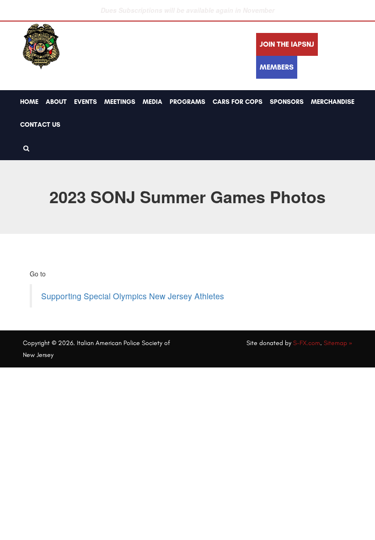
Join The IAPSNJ (287, 44)
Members (277, 67)
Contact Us (40, 125)
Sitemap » (338, 343)
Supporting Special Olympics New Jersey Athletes (132, 296)
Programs (187, 102)
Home (29, 102)
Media (152, 102)
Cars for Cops (237, 102)
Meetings (119, 102)
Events (85, 102)
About (56, 102)
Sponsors (287, 102)
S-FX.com (306, 343)
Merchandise (332, 102)
